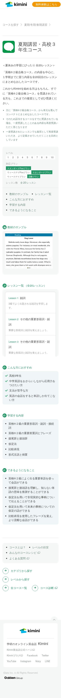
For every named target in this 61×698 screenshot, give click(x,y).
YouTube (11, 661)
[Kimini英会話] (17, 4)
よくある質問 (17, 558)
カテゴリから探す (21, 571)
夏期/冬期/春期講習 (35, 25)
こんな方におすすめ (21, 199)
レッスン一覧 (43, 194)
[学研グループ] (13, 678)
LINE (47, 661)
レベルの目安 (40, 547)
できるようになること (22, 210)
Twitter (45, 655)
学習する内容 (17, 205)
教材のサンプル (18, 194)
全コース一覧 (19, 588)
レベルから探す (20, 579)
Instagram (25, 661)
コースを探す (11, 25)
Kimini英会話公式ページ (19, 649)
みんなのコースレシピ (22, 553)
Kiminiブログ (13, 655)
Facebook (32, 655)
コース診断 (47, 588)
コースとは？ (17, 547)
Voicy (38, 661)
